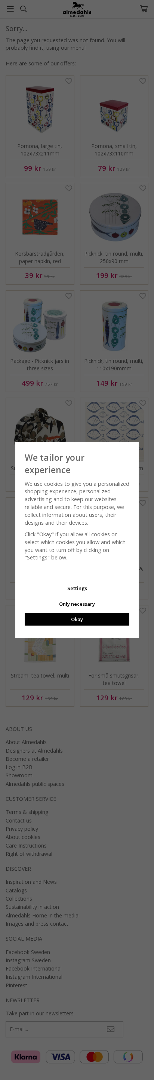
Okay (77, 619)
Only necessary (77, 604)
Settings (77, 588)
